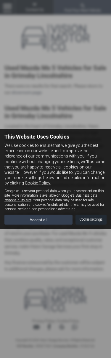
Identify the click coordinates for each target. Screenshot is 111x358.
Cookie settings (91, 219)
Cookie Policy (37, 183)
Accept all (38, 219)
